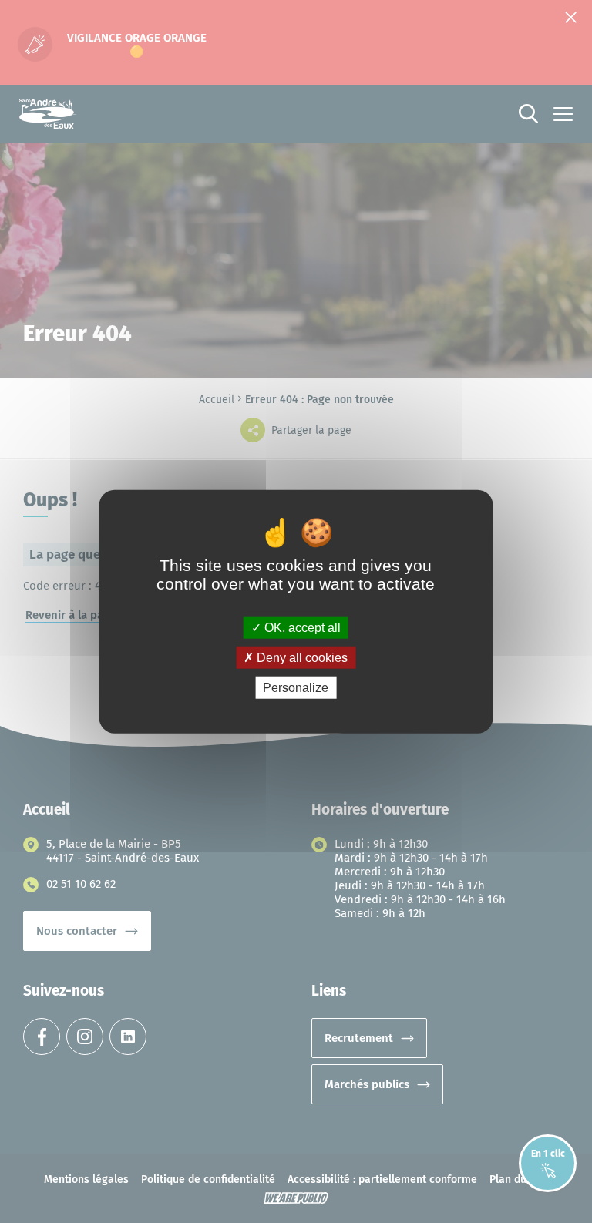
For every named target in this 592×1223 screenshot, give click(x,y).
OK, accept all (301, 626)
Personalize (295, 687)
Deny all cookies (301, 657)
